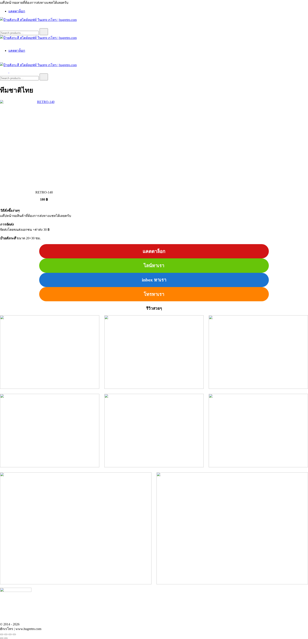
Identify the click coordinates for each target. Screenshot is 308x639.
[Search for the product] (44, 31)
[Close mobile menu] (1, 42)
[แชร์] (10, 634)
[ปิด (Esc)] (14, 634)
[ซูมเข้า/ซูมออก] (1, 634)
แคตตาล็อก (16, 11)
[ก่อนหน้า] (1, 638)
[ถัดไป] (6, 638)
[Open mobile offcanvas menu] (11, 71)
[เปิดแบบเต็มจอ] (6, 634)
